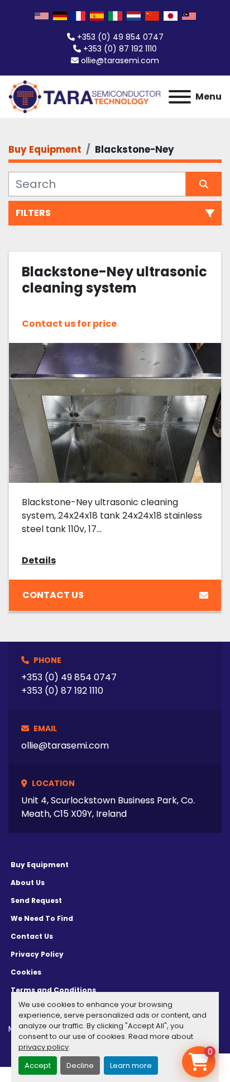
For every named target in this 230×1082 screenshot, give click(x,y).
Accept (38, 1065)
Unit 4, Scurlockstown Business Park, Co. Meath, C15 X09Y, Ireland (108, 807)
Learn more (131, 1065)
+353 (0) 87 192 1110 (120, 48)
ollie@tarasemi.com (120, 60)
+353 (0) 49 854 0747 (120, 37)
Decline (80, 1065)
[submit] (204, 184)
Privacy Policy (37, 954)
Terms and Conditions (53, 990)
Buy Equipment (40, 864)
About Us (28, 882)
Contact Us (53, 595)
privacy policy (43, 1047)
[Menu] (180, 97)
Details (39, 560)
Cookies (26, 972)
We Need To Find (42, 918)
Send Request (36, 900)
